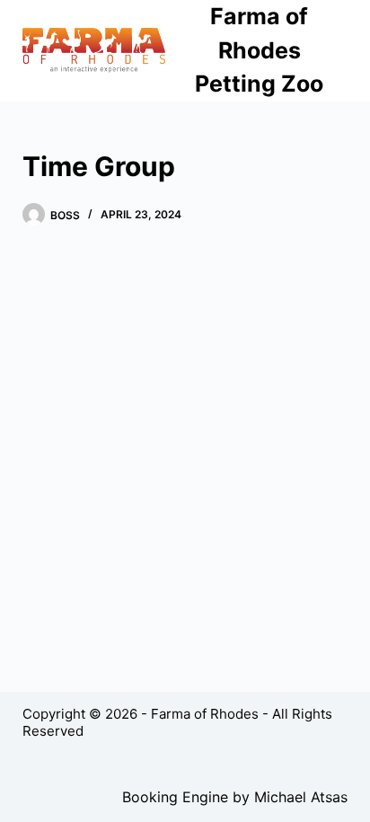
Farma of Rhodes (205, 713)
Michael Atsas (301, 797)
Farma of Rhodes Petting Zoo (259, 50)
